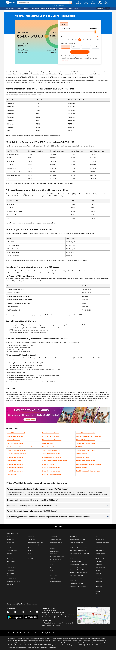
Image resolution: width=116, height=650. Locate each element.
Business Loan (10, 542)
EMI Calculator (74, 580)
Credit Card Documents (56, 542)
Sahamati (97, 576)
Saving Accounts (32, 556)
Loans (7, 8)
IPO (51, 567)
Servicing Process (99, 550)
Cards (12, 8)
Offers (97, 588)
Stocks (51, 564)
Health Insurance (11, 567)
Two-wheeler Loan (11, 558)
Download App (99, 583)
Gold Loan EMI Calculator (76, 583)
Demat (29, 547)
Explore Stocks (53, 573)
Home (6, 10)
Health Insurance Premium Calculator (79, 553)
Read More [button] (64, 60)
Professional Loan (11, 545)
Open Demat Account (55, 581)
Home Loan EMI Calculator (76, 542)
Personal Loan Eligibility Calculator (79, 564)
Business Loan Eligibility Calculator (78, 572)
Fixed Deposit (10, 10)
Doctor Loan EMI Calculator (77, 589)
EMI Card (52, 548)
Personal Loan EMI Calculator (77, 539)
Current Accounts (32, 558)
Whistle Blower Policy (100, 558)
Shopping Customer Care (49, 632)
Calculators (76, 8)
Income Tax (98, 573)
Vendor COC (98, 564)
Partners (37, 632)
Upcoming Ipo (53, 575)
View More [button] (58, 521)
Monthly (75, 47)
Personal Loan (10, 539)
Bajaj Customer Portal (55, 559)
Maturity (65, 47)
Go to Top (57, 526)
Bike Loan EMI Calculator (76, 545)
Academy (71, 8)
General (64, 24)
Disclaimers (98, 547)
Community (98, 586)
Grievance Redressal (100, 553)
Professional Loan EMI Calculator (78, 586)
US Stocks (30, 550)
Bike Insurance (10, 573)
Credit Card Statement (55, 545)
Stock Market (35, 8)
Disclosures (98, 593)
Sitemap (97, 591)
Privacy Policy (99, 545)
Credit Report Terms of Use (102, 542)
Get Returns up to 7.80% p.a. (80, 52)
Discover (97, 570)
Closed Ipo (52, 578)
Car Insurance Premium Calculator (78, 547)
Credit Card (53, 536)
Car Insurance (10, 570)
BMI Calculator (74, 578)
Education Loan (11, 561)
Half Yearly (97, 47)
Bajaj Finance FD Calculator (77, 558)
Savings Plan (10, 584)
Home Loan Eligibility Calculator (78, 567)
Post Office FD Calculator (76, 575)
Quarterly (86, 47)
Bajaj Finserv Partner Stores (57, 556)
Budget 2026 (98, 578)
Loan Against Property (12, 550)
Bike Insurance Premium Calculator (79, 550)
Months (94, 36)
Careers (30, 632)
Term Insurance (11, 576)
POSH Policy (98, 561)
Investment (26, 8)
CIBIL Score (52, 8)
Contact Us (23, 632)
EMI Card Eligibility (54, 551)
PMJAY (9, 587)
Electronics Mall (44, 8)
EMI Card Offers (54, 554)
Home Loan (10, 547)
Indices (51, 570)
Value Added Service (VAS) (13, 581)
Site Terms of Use (99, 539)
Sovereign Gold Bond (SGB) (34, 545)
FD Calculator (73, 556)
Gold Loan (9, 553)
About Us (15, 632)
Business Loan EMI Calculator (77, 569)
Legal (96, 536)
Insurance (19, 8)
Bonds (29, 553)
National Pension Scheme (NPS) (35, 542)
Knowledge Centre (62, 8)
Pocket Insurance (11, 578)
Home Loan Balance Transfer (14, 556)
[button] (70, 2)
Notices (97, 556)
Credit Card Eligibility (55, 539)
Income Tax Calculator (75, 561)
